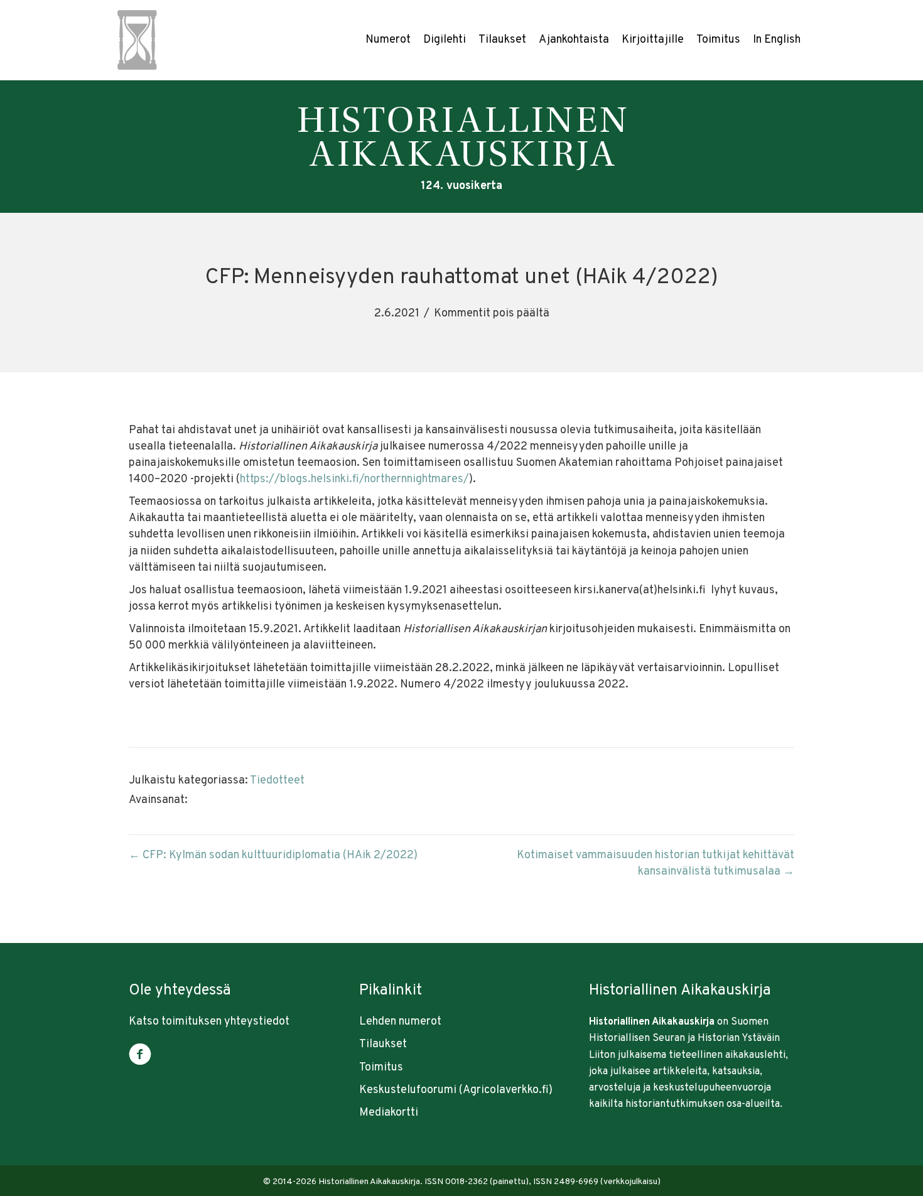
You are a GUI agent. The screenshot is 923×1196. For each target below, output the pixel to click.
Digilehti (444, 40)
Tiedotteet (277, 780)
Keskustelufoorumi (407, 1090)
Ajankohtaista (574, 40)
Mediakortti (388, 1113)
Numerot (388, 40)
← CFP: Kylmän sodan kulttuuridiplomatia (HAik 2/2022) (273, 855)
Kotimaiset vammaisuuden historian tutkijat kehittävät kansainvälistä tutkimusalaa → (655, 863)
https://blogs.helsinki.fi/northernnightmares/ (354, 479)
